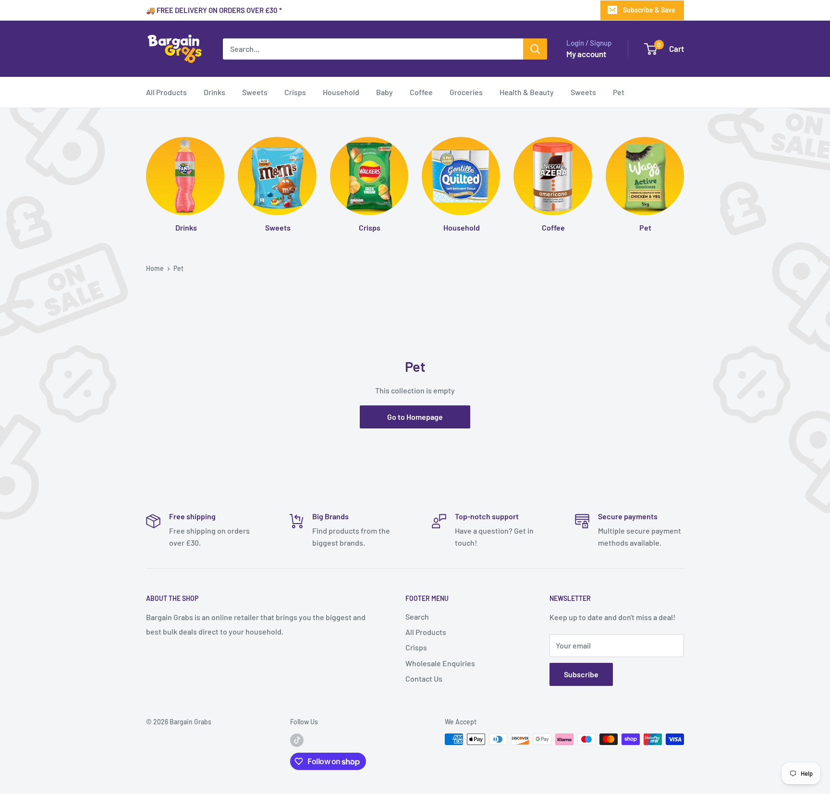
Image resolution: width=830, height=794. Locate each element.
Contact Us (423, 678)
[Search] (535, 49)
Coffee (421, 92)
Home (155, 268)
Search (417, 616)
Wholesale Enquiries (440, 663)
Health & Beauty (527, 92)
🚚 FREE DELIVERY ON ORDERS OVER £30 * (214, 10)
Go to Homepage (415, 416)
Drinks (214, 92)
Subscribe (581, 674)
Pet (618, 92)
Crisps (295, 92)
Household (341, 92)
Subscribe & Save (649, 10)
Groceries (466, 92)
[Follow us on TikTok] (297, 740)
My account (586, 54)
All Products (166, 92)
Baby (384, 92)
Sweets (255, 92)
